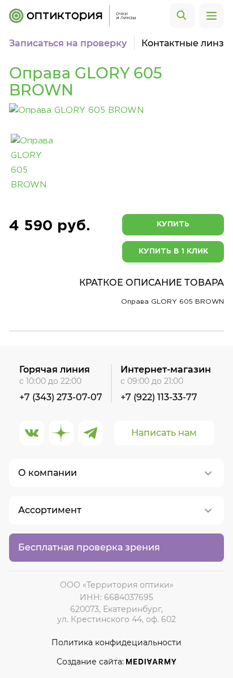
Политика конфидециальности (116, 643)
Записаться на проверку (68, 43)
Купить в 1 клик (173, 251)
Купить (173, 224)
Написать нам (164, 432)
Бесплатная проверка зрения (89, 547)
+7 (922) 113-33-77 (158, 397)
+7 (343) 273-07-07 (60, 397)
